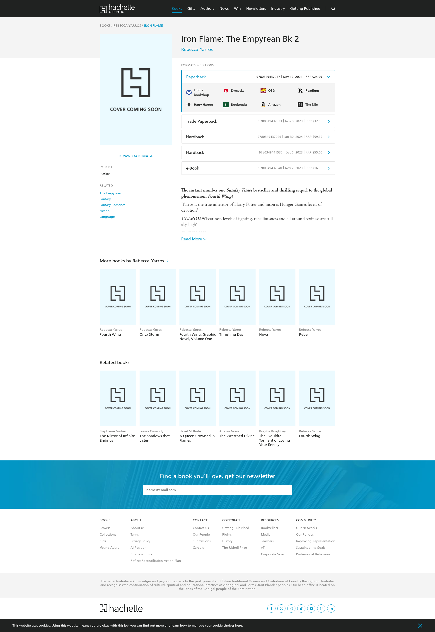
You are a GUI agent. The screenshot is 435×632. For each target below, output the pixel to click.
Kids (103, 541)
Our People (201, 534)
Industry (278, 8)
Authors (207, 8)
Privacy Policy (140, 541)
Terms (134, 534)
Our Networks (306, 528)
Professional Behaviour (313, 554)
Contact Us (201, 528)
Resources (270, 520)
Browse (105, 528)
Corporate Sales (272, 554)
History (227, 541)
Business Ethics (141, 554)
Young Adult (109, 547)
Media (266, 534)
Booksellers (269, 528)
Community (306, 520)
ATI (263, 547)
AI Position (138, 547)
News (224, 8)
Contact (200, 520)
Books (177, 8)
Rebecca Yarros (197, 49)
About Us (137, 528)
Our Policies (305, 534)
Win (237, 8)
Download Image (136, 156)
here (238, 625)
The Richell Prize (234, 547)
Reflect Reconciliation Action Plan (155, 561)
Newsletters (256, 8)
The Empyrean (110, 193)
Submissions (201, 541)
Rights (227, 534)
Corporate (231, 520)
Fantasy (105, 199)
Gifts (191, 8)
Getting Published (305, 8)
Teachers (267, 541)
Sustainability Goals (310, 547)
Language (107, 217)
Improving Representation (315, 541)
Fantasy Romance (113, 205)
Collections (108, 534)
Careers (198, 547)
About (135, 520)
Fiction (105, 211)
